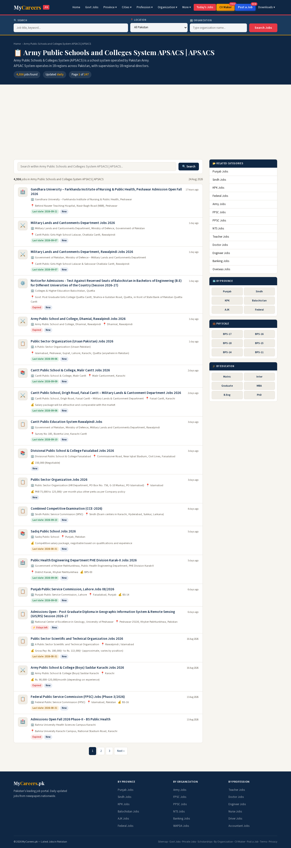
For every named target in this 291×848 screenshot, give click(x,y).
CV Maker (227, 6)
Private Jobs (189, 842)
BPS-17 (227, 334)
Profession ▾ (145, 7)
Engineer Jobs (221, 253)
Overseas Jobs (221, 269)
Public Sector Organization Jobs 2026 (59, 479)
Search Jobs (263, 28)
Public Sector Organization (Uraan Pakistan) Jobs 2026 (72, 341)
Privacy (273, 842)
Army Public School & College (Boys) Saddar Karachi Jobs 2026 (77, 667)
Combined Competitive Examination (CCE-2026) (66, 508)
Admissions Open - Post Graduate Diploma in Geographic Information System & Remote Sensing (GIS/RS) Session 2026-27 (103, 614)
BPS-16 (259, 334)
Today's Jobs (204, 7)
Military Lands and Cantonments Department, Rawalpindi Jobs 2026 (82, 251)
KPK (227, 300)
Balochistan (259, 300)
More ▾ (186, 7)
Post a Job (247, 6)
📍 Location (138, 20)
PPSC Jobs (219, 220)
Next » (121, 751)
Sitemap (163, 842)
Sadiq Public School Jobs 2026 (53, 531)
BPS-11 (259, 352)
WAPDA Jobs (181, 826)
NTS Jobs (218, 228)
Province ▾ (110, 7)
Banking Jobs (221, 261)
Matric (227, 376)
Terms (263, 842)
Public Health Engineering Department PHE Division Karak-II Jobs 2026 (84, 560)
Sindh (259, 291)
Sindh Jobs (219, 179)
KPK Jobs (218, 188)
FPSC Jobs (219, 212)
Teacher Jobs (221, 237)
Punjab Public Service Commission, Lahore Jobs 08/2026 (72, 589)
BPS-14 (227, 352)
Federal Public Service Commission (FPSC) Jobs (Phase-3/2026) (78, 696)
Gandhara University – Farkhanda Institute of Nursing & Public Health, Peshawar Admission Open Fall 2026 (106, 191)
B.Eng (227, 395)
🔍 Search (20, 20)
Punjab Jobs (220, 171)
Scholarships (205, 842)
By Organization (223, 842)
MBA (259, 386)
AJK (227, 310)
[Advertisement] (145, 124)
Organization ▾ (167, 7)
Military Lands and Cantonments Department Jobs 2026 (73, 223)
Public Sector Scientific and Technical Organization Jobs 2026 (77, 638)
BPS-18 (227, 343)
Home (76, 7)
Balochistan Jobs (128, 811)
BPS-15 (259, 343)
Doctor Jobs (220, 245)
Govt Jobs (91, 7)
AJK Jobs (123, 819)
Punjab (227, 291)
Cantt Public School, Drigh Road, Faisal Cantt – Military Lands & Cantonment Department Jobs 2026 (106, 393)
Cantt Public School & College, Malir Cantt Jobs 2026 (70, 370)
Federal (259, 310)
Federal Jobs (220, 196)
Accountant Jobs (238, 826)
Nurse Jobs (235, 811)
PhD (259, 395)
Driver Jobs (235, 819)
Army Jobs (219, 204)
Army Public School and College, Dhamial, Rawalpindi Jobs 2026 (78, 318)
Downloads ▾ (266, 7)
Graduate (227, 386)
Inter (259, 376)
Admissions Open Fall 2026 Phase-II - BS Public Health (70, 719)
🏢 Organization (201, 20)
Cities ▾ (127, 7)
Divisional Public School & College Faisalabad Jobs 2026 (72, 450)
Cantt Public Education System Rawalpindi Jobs (66, 421)
